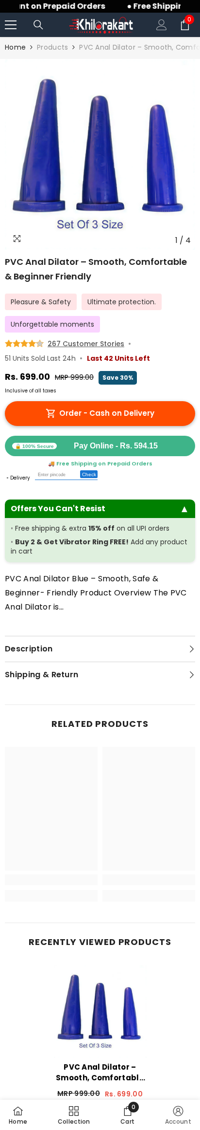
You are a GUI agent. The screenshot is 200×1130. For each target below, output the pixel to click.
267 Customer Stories (86, 344)
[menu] (11, 25)
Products (52, 47)
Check (89, 474)
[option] (100, 154)
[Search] (38, 25)
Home (15, 47)
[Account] (161, 24)
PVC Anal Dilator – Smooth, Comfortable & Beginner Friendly (100, 1072)
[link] (51, 879)
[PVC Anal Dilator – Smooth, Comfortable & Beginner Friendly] (100, 1011)
